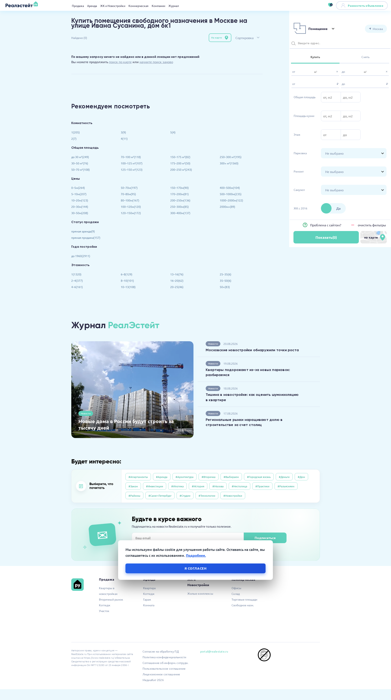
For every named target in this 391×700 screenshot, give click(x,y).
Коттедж (104, 605)
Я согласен (196, 568)
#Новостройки (232, 495)
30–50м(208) (79, 213)
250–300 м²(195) (231, 157)
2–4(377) (77, 280)
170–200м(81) (179, 194)
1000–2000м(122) (231, 200)
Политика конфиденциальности (164, 657)
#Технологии (207, 495)
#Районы (134, 495)
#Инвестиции (154, 486)
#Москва (218, 486)
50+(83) (225, 287)
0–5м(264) (78, 187)
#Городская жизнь (259, 477)
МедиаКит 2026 (153, 680)
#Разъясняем (286, 486)
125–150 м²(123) (132, 169)
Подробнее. (196, 555)
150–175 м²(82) (180, 157)
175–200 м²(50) (180, 163)
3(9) (123, 132)
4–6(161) (77, 287)
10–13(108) (128, 287)
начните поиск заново (156, 62)
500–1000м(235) (231, 194)
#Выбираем (231, 477)
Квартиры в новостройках (108, 590)
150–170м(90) (179, 187)
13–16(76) (176, 274)
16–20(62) (176, 280)
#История (198, 486)
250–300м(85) (179, 206)
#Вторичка (208, 477)
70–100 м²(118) (131, 157)
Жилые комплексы (200, 593)
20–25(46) (176, 287)
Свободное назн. (243, 605)
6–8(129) (126, 274)
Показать (326, 237)
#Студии (185, 495)
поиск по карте (120, 62)
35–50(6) (225, 280)
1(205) (75, 132)
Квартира (149, 588)
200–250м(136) (180, 200)
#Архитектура (184, 477)
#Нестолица (239, 486)
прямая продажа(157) (85, 237)
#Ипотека (177, 486)
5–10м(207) (79, 194)
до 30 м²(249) (80, 157)
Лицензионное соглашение (161, 674)
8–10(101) (127, 280)
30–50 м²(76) (79, 163)
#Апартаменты (138, 477)
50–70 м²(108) (80, 169)
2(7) (74, 138)
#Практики (262, 486)
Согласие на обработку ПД (161, 651)
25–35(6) (225, 274)
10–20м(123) (79, 200)
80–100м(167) (130, 200)
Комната (148, 605)
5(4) (173, 132)
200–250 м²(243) (181, 169)
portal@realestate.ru (214, 651)
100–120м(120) (131, 206)
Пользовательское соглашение (164, 668)
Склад (236, 593)
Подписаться (265, 538)
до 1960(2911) (80, 256)
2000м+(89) (227, 206)
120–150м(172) (131, 213)
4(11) (124, 138)
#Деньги (284, 477)
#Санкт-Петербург (159, 495)
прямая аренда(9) (83, 231)
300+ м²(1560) (229, 163)
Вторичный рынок (111, 599)
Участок (104, 611)
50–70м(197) (129, 187)
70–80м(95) (128, 194)
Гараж (147, 599)
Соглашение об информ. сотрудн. (165, 663)
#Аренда (161, 477)
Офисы (236, 588)
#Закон (133, 486)
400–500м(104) (230, 187)
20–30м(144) (79, 206)
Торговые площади (244, 599)
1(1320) (76, 274)
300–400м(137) (180, 213)
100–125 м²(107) (132, 163)
